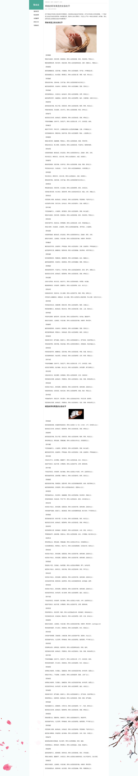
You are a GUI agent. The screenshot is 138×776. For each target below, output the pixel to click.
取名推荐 (36, 15)
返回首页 (36, 11)
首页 (52, 2)
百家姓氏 (36, 25)
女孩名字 (56, 2)
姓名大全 (36, 22)
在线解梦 (36, 18)
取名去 (36, 5)
